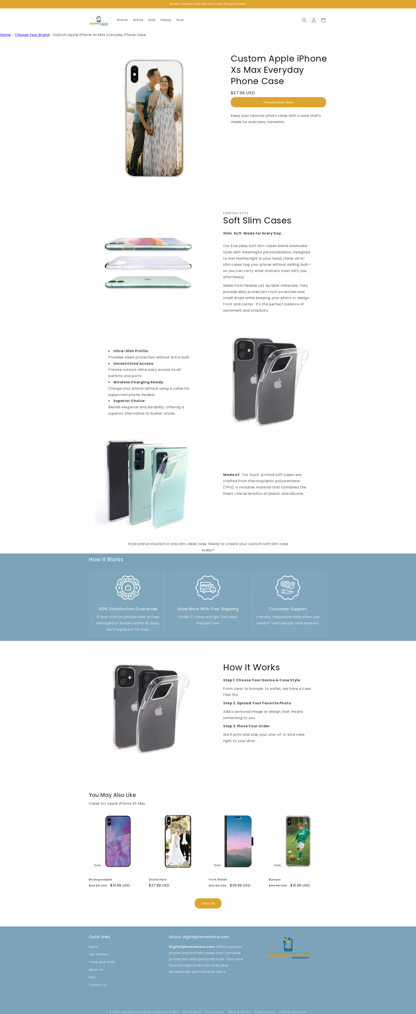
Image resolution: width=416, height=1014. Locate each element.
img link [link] (128, 577)
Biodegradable (100, 880)
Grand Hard (158, 880)
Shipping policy (264, 1011)
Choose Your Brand (32, 34)
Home (5, 34)
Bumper (275, 880)
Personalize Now (278, 102)
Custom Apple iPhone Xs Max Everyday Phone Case (99, 34)
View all (208, 903)
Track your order (102, 962)
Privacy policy (214, 1011)
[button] (304, 20)
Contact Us (98, 985)
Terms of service (239, 1011)
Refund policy (192, 1011)
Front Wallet (218, 880)
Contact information (293, 1011)
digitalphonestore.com (136, 1012)
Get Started (98, 954)
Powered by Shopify (165, 1012)
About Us (96, 969)
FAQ (92, 977)
